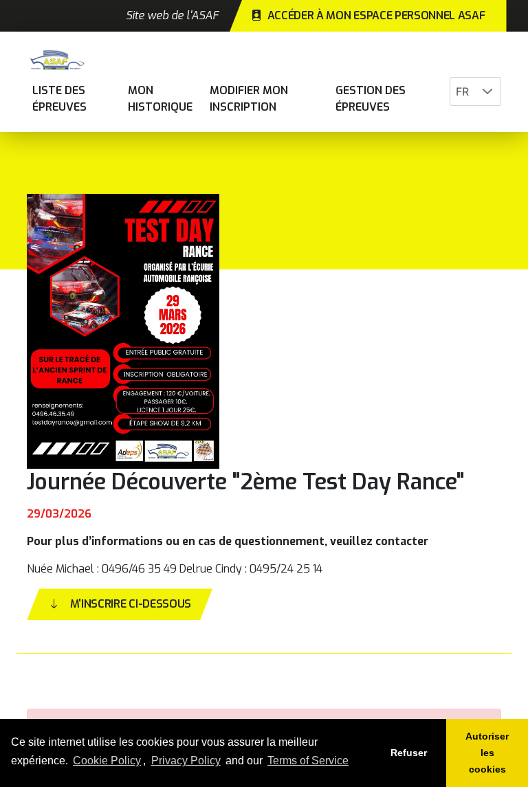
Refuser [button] (408, 752)
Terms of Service (308, 760)
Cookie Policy (107, 760)
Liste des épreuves (59, 98)
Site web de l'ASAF (172, 15)
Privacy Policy (186, 760)
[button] (487, 91)
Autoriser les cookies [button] (487, 753)
